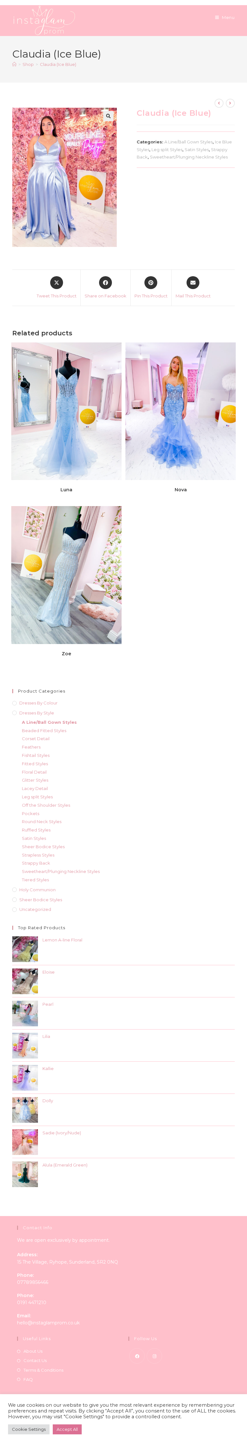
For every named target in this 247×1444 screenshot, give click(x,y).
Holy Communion (37, 889)
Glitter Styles (35, 780)
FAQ (28, 1379)
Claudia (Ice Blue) (58, 64)
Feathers (31, 746)
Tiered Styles (35, 879)
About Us (32, 1351)
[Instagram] (154, 1356)
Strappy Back (36, 863)
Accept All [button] (67, 1429)
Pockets (30, 813)
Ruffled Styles (36, 829)
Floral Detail (34, 772)
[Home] (14, 64)
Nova (181, 490)
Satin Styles (197, 149)
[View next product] (230, 103)
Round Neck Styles (41, 821)
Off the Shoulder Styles (46, 805)
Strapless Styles (38, 855)
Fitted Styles (35, 763)
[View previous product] (219, 103)
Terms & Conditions (43, 1370)
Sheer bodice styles (40, 899)
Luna (66, 490)
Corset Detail (36, 738)
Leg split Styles (166, 149)
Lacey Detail (35, 788)
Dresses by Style (36, 712)
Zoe (66, 654)
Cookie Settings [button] (29, 1429)
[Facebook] (137, 1356)
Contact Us (35, 1360)
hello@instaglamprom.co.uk (48, 1323)
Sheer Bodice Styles (43, 846)
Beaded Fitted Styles (44, 730)
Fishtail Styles (36, 755)
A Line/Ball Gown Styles (188, 141)
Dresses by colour (38, 702)
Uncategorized (35, 909)
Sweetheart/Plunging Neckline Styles (189, 156)
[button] (108, 116)
